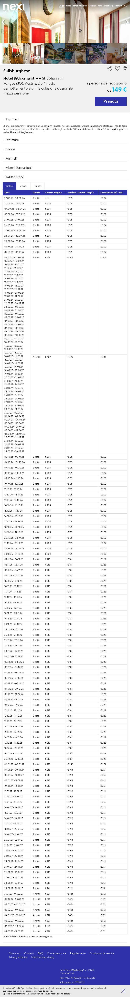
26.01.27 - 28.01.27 (13, 872)
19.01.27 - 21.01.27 (13, 834)
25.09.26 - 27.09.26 (14, 219)
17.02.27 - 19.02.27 (13, 289)
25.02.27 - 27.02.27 (13, 299)
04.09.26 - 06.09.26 (15, 208)
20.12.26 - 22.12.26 (13, 758)
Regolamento (78, 953)
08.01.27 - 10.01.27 (14, 774)
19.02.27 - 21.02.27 (13, 296)
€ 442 (70, 357)
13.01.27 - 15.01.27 (13, 801)
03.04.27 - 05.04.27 (14, 423)
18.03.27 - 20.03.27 (14, 370)
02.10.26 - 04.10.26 (14, 252)
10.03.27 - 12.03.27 (13, 342)
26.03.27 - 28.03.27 (14, 398)
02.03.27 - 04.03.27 (14, 313)
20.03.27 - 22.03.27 (14, 377)
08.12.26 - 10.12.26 (14, 694)
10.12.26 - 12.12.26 (13, 704)
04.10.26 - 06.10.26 (14, 462)
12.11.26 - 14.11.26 (13, 597)
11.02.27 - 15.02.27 (13, 267)
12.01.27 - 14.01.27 (13, 796)
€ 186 (103, 257)
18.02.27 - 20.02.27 (14, 292)
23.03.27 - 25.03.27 (13, 387)
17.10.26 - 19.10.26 (13, 521)
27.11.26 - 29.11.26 (13, 645)
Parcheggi (108, 6)
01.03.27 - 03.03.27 (14, 310)
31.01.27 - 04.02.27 (13, 893)
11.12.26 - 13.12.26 (13, 710)
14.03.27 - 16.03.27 (13, 356)
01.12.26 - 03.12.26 (13, 656)
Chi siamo (14, 953)
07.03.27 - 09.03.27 (14, 331)
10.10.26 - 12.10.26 (13, 483)
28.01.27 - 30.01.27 (13, 882)
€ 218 (47, 769)
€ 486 (70, 893)
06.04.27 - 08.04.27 (14, 433)
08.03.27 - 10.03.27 (14, 334)
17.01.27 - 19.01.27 (13, 823)
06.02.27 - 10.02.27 (14, 926)
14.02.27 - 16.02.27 (13, 278)
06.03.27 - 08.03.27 (14, 328)
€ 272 (47, 764)
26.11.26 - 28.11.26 (13, 640)
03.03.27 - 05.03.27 (14, 317)
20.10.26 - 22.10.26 (14, 537)
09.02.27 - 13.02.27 (14, 260)
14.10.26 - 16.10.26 (13, 505)
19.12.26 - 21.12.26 (13, 753)
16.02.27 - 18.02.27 (13, 285)
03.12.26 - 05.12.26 (13, 667)
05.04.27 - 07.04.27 (14, 430)
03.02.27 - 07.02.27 (14, 909)
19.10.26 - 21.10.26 (13, 532)
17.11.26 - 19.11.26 (13, 607)
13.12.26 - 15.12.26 (13, 721)
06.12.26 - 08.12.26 (14, 683)
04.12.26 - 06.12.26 (14, 672)
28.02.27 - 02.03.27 (14, 306)
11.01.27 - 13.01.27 (13, 791)
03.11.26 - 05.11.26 (13, 564)
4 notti (36, 357)
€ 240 (70, 764)
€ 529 (47, 893)
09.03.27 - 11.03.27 (13, 338)
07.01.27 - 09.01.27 (14, 769)
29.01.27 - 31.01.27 (13, 888)
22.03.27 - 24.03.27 (14, 384)
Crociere (92, 6)
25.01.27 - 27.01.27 (13, 866)
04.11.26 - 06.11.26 (13, 570)
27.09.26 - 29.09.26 (14, 230)
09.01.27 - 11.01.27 (13, 780)
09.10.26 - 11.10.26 (14, 478)
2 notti (36, 198)
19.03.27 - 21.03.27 (13, 373)
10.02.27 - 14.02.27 (14, 264)
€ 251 (103, 888)
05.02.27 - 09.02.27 (14, 920)
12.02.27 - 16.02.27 (13, 271)
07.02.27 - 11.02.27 (13, 931)
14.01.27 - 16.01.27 (13, 807)
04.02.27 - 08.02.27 (14, 915)
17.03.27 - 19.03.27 (13, 366)
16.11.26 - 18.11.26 (13, 602)
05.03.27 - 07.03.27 (14, 324)
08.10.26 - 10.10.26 (14, 473)
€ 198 (70, 769)
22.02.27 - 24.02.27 (14, 444)
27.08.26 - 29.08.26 (14, 198)
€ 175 (70, 198)
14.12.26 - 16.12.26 (13, 726)
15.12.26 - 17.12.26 (13, 731)
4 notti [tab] (37, 185)
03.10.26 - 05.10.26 (14, 456)
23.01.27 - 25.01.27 (13, 855)
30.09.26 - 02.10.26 (14, 241)
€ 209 (48, 203)
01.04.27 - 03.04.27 (14, 416)
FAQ (40, 953)
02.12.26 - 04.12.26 (14, 661)
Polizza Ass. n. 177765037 (72, 982)
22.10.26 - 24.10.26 (14, 548)
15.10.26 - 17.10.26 (13, 510)
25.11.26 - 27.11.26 (13, 634)
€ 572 (103, 893)
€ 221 (70, 888)
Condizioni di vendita (102, 953)
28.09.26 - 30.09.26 (14, 235)
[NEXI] (13, 7)
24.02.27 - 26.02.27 (14, 451)
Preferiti (118, 6)
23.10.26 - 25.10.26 (13, 553)
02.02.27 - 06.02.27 (14, 904)
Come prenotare (56, 953)
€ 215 (47, 559)
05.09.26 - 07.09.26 (14, 214)
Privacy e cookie (18, 957)
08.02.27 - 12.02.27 (14, 257)
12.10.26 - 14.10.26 (13, 494)
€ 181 (70, 559)
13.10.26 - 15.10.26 (13, 499)
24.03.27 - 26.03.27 (14, 391)
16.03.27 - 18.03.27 (13, 363)
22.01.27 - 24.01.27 (13, 850)
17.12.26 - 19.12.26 (13, 742)
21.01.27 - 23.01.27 (13, 845)
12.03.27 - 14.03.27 (13, 349)
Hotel (68, 6)
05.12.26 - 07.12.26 (13, 677)
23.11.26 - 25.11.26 (13, 623)
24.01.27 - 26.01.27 (13, 861)
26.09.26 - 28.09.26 (14, 225)
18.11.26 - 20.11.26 (13, 613)
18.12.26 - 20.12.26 (13, 747)
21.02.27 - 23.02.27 (13, 440)
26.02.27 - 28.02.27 (14, 303)
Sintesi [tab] (9, 185)
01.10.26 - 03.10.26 (14, 246)
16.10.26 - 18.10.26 (13, 516)
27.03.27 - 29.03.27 (13, 401)
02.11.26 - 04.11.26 (13, 559)
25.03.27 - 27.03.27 (13, 395)
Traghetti (77, 6)
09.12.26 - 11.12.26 (13, 699)
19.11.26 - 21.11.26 (13, 618)
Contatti (29, 953)
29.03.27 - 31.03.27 (13, 409)
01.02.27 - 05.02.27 (14, 899)
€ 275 (103, 764)
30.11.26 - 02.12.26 (13, 650)
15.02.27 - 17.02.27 (13, 282)
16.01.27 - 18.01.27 (13, 818)
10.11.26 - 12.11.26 (13, 586)
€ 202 (103, 198)
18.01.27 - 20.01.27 (13, 828)
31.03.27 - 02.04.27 (14, 412)
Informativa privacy (42, 957)
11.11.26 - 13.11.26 (12, 591)
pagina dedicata (64, 993)
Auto (100, 6)
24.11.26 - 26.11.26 (13, 629)
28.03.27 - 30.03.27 (14, 405)
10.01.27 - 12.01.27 (13, 785)
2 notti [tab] (23, 185)
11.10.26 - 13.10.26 (13, 489)
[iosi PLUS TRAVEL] (13, 11)
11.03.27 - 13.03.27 (13, 345)
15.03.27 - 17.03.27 (13, 359)
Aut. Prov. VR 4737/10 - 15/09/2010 (77, 977)
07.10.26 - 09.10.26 (14, 467)
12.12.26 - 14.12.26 (13, 715)
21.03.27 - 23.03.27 (13, 380)
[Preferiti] (125, 5)
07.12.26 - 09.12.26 (14, 688)
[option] (65, 21)
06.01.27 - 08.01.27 (14, 764)
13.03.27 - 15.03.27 (13, 352)
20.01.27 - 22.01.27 (13, 839)
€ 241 (47, 888)
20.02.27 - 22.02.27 (14, 437)
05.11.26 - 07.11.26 (13, 575)
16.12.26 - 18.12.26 (13, 737)
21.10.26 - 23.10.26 (13, 543)
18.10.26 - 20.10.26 (14, 526)
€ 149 (70, 257)
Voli (85, 6)
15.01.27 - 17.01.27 (13, 812)
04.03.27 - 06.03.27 (14, 320)
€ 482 (48, 357)
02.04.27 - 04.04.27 (14, 419)
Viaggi (61, 6)
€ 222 (103, 559)
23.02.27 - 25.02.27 (13, 447)
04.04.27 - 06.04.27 (14, 426)
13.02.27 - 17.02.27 (13, 275)
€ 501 (103, 357)
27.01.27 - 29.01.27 (13, 877)
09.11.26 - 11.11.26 (13, 580)
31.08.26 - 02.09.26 (14, 203)
